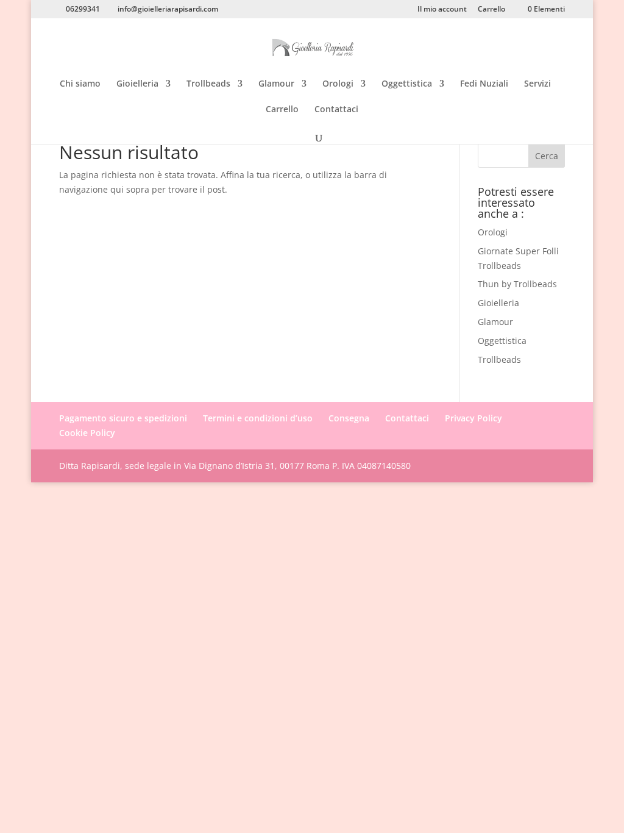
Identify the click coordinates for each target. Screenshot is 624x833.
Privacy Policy (473, 418)
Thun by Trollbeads (517, 284)
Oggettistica (406, 84)
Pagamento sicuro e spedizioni (123, 418)
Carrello (491, 9)
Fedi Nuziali (484, 84)
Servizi (537, 84)
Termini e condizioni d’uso (258, 418)
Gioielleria (137, 84)
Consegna (348, 418)
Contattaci (336, 110)
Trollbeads (208, 84)
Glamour (276, 84)
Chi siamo (80, 84)
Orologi (337, 84)
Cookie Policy (87, 432)
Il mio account (442, 9)
